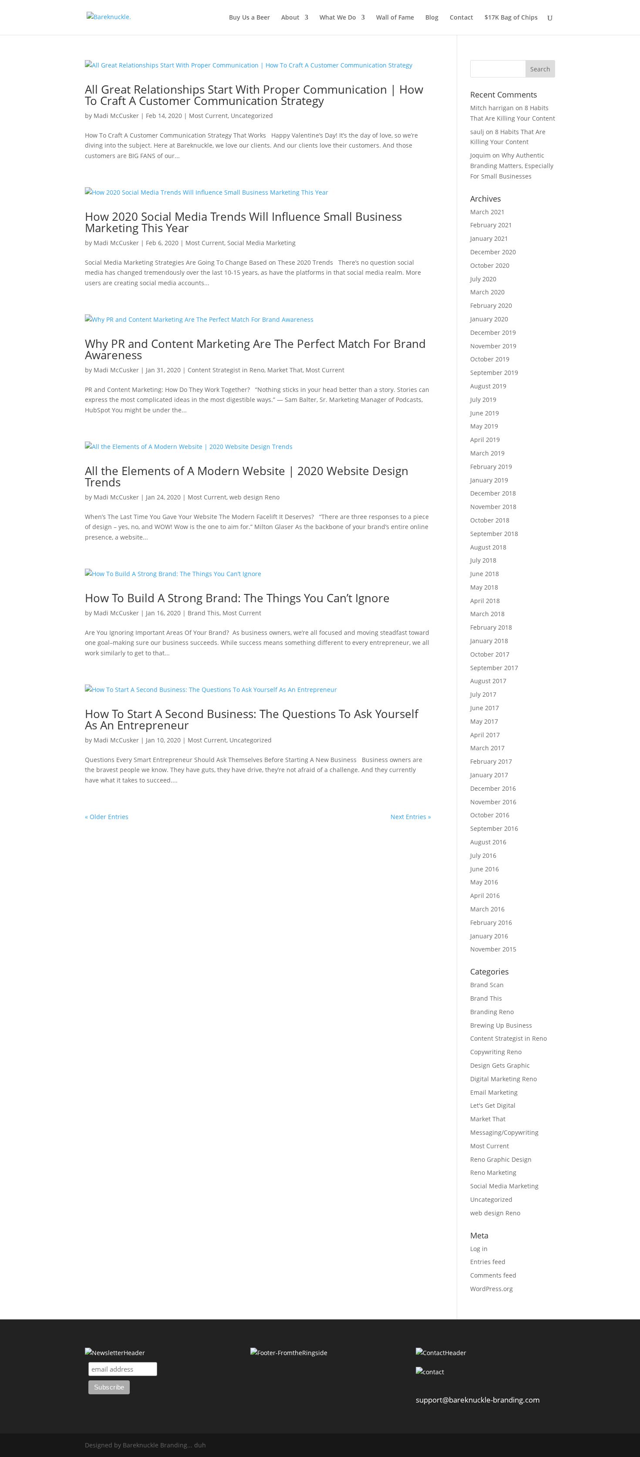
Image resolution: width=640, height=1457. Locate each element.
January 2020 (489, 319)
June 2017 (484, 708)
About (290, 17)
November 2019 (493, 346)
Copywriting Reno (496, 1052)
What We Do (338, 17)
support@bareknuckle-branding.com (478, 1400)
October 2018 (489, 520)
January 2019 (489, 480)
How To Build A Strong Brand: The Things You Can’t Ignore (237, 598)
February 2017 (491, 761)
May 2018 (484, 587)
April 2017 (485, 735)
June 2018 (484, 574)
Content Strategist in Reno (226, 370)
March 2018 (487, 614)
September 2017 (494, 668)
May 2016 (484, 882)
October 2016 (489, 815)
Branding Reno (492, 1012)
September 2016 (494, 828)
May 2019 (484, 426)
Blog (431, 17)
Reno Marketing (493, 1172)
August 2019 (488, 386)
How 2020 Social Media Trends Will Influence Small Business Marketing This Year (243, 222)
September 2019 (494, 372)
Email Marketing (494, 1092)
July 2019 (483, 399)
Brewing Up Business (501, 1025)
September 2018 (494, 534)
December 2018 (493, 493)
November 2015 (493, 949)
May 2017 (484, 721)
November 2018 (493, 507)
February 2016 (491, 922)
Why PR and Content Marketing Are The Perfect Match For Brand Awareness (255, 349)
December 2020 (493, 252)
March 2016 (487, 909)
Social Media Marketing (261, 243)
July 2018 (483, 560)
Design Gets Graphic (500, 1065)
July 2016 (483, 855)
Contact (461, 17)
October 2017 (489, 654)
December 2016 (493, 788)
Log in (479, 1249)
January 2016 (489, 936)
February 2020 (491, 305)
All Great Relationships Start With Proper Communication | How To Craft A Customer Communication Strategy (254, 94)
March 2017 (487, 748)
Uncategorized (252, 115)
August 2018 (488, 547)
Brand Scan (487, 985)
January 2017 (489, 775)
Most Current (208, 115)
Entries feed (487, 1262)
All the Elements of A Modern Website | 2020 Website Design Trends (246, 476)
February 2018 (491, 627)
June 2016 (484, 869)
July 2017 (483, 694)
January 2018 (489, 641)
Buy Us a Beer (249, 17)
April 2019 (485, 439)
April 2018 (485, 601)
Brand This (203, 613)
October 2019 (489, 359)
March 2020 (487, 292)
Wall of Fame (395, 17)
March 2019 (487, 453)
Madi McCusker (116, 115)
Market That (285, 370)
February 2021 (491, 225)
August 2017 (488, 681)
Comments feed (493, 1275)
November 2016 (493, 802)
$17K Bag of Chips (511, 17)
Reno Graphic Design (501, 1159)
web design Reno (254, 497)
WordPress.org (491, 1289)
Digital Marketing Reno (503, 1079)
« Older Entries (106, 817)
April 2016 (485, 895)
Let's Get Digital (492, 1105)
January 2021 (489, 238)
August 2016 (488, 842)
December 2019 (493, 332)
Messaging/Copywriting (504, 1132)
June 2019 (484, 413)
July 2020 (483, 279)
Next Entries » (411, 817)
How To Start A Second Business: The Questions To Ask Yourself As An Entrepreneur (251, 719)
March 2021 (487, 212)
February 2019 (491, 466)
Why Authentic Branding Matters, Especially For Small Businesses (511, 165)
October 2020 (489, 265)
